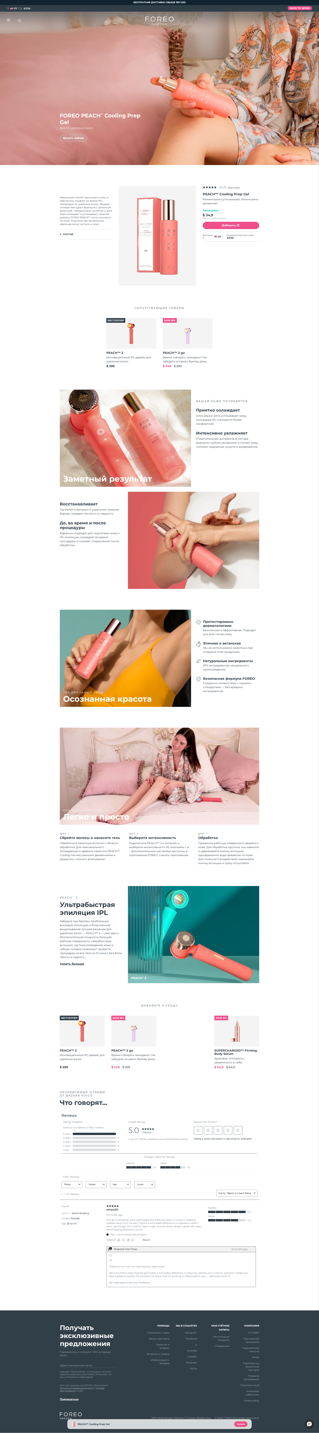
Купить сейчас (73, 138)
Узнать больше (72, 964)
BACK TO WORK (300, 8)
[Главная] (159, 22)
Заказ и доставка (159, 1338)
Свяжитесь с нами (158, 1332)
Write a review (234, 187)
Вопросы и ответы (158, 1353)
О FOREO (253, 1332)
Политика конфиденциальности (77, 1388)
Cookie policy (251, 1400)
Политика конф (249, 1385)
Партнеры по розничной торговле (251, 1366)
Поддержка (222, 1345)
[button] (309, 1424)
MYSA (255, 1357)
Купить (241, 1424)
